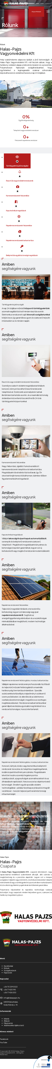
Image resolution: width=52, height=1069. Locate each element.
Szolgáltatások (10, 970)
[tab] (17, 160)
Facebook (4, 1039)
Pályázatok (8, 1023)
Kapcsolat (8, 973)
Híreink (6, 1019)
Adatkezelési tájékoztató (14, 1025)
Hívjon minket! (36, 11)
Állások (7, 1021)
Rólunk (6, 968)
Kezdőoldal (8, 966)
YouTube (3, 1042)
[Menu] (48, 11)
